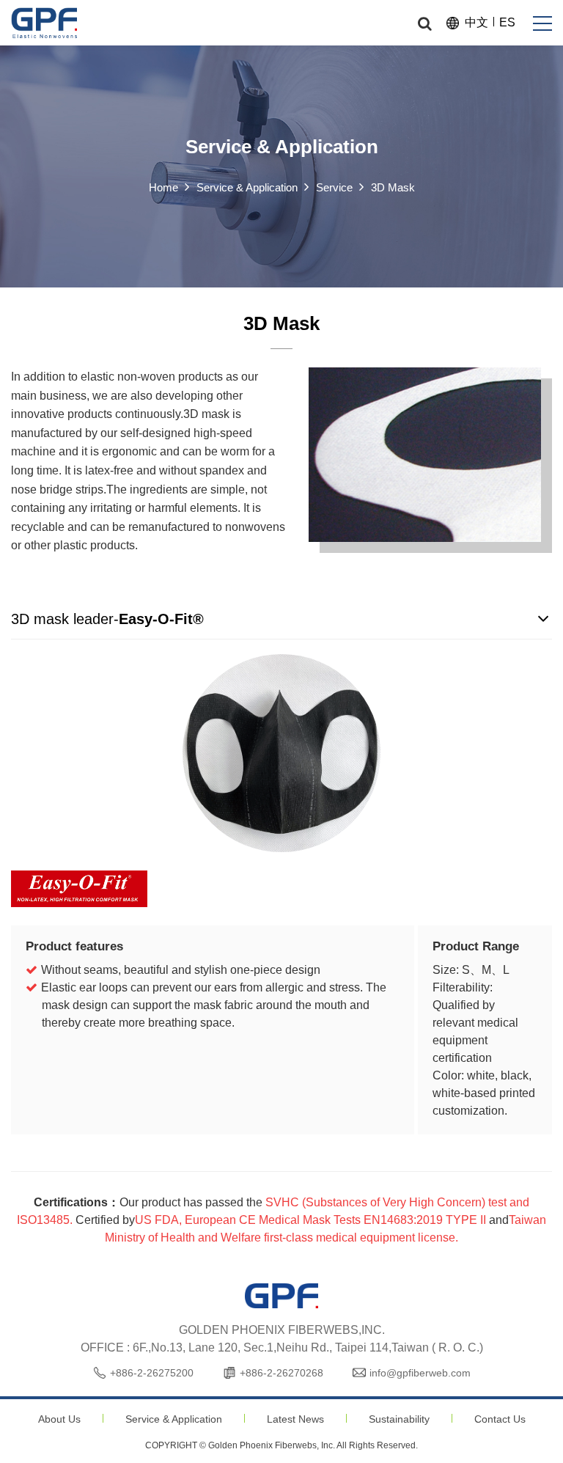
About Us (59, 1419)
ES (507, 22)
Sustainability (399, 1419)
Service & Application (173, 1419)
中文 (476, 22)
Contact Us (500, 1419)
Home (163, 187)
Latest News (295, 1419)
